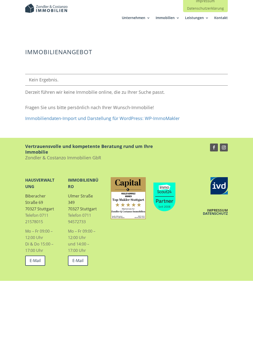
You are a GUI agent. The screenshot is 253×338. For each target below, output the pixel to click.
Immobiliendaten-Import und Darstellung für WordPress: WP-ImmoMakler (102, 118)
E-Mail (35, 260)
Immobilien (165, 18)
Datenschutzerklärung (205, 9)
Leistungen (194, 18)
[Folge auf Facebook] (214, 147)
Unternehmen (133, 18)
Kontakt (221, 18)
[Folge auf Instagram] (224, 147)
